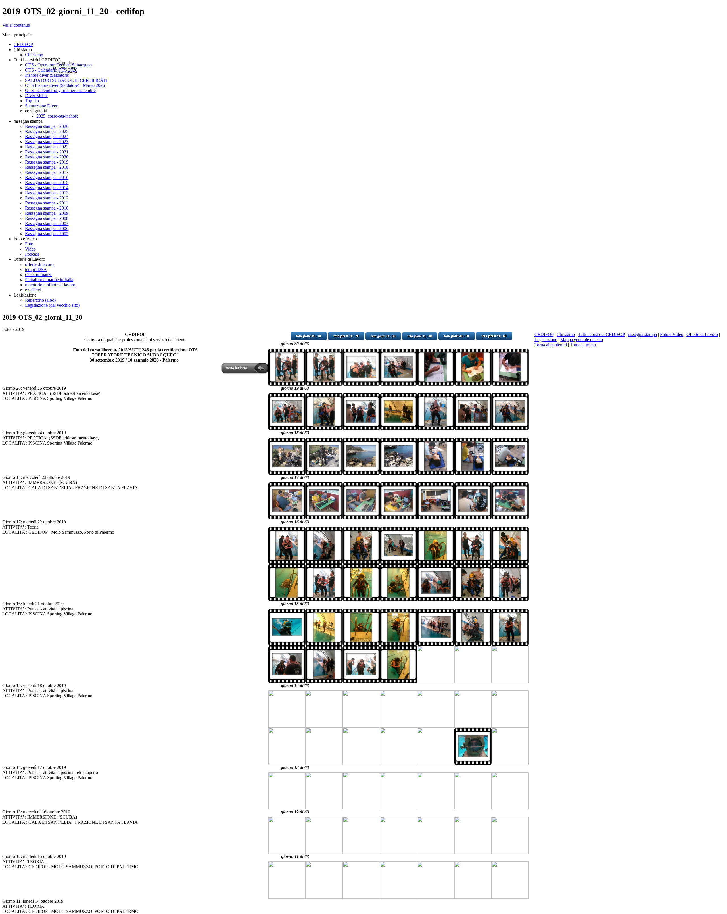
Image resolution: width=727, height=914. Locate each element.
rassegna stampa (642, 334)
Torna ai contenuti (550, 344)
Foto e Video (671, 334)
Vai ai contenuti (16, 25)
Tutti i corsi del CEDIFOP (601, 334)
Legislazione (545, 339)
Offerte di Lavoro (702, 334)
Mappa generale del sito (581, 339)
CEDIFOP (543, 334)
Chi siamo (566, 334)
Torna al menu (583, 344)
